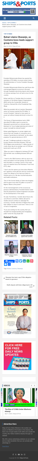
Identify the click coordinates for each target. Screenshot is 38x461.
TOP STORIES (8, 34)
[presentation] (31, 385)
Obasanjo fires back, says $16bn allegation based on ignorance (18, 278)
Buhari (9, 268)
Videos (12, 405)
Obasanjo (20, 268)
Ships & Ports (16, 46)
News (7, 405)
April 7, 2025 (8, 413)
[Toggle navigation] (4, 18)
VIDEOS (7, 385)
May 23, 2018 (7, 46)
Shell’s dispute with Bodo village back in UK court (19, 286)
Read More (5, 446)
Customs (14, 268)
